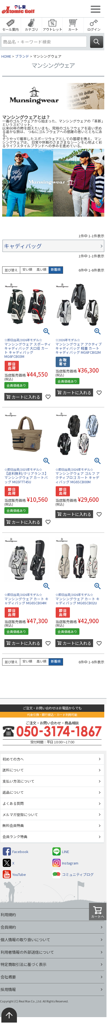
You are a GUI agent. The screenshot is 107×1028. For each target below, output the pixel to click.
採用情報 (8, 989)
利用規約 (8, 914)
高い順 (41, 269)
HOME (6, 56)
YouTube (19, 874)
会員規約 (8, 927)
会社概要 (8, 977)
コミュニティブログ (78, 874)
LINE (65, 851)
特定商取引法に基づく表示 (23, 964)
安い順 (27, 269)
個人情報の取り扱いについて (25, 939)
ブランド (22, 56)
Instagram (70, 863)
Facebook (20, 851)
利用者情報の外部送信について (27, 952)
